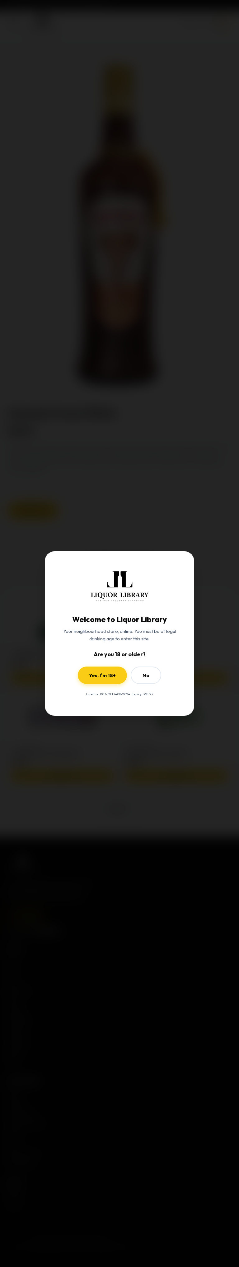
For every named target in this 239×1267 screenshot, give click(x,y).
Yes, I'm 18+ (102, 675)
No (146, 675)
